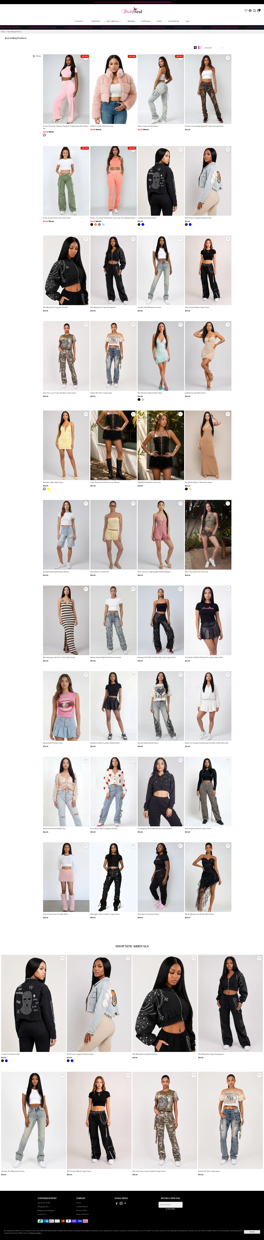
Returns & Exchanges (46, 1211)
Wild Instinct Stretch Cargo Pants (198, 828)
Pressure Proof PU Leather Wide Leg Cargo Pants (157, 657)
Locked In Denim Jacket (147, 218)
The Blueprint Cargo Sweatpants (103, 307)
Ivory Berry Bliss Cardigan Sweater (103, 828)
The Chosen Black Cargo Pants (197, 307)
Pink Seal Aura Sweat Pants (148, 914)
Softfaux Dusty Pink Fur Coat (101, 126)
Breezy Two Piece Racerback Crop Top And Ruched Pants (112, 218)
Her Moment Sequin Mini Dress (150, 393)
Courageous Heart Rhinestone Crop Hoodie (155, 828)
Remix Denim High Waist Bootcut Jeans (105, 657)
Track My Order (44, 1203)
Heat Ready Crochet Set (99, 572)
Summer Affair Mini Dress (53, 482)
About (78, 1203)
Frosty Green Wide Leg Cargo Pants (57, 218)
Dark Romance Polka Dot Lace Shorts (104, 482)
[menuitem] (79, 21)
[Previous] (48, 88)
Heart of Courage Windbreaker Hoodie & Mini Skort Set (206, 743)
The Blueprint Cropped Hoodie (55, 307)
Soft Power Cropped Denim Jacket (198, 218)
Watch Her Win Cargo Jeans (101, 393)
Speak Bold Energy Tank (53, 743)
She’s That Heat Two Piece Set (196, 572)
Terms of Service (82, 1214)
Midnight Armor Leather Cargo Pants (104, 914)
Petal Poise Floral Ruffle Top (54, 828)
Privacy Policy (81, 1211)
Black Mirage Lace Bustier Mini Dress (199, 914)
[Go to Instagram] (121, 1204)
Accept (252, 1232)
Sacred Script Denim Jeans (148, 743)
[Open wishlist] (246, 10)
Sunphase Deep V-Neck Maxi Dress (198, 482)
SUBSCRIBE (170, 1209)
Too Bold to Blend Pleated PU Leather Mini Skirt (204, 657)
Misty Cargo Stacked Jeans (148, 126)
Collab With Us (82, 1207)
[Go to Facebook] (116, 1204)
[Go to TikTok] (125, 1204)
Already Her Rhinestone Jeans (149, 307)
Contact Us (42, 1214)
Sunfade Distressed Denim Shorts (56, 572)
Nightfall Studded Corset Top (149, 482)
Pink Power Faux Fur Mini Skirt (55, 914)
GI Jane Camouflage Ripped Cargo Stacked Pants (204, 126)
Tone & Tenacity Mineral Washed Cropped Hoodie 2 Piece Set (65, 127)
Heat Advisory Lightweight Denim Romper (154, 572)
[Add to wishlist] (228, 58)
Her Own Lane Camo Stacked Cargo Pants (59, 393)
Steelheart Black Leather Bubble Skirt (105, 743)
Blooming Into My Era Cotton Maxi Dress (59, 657)
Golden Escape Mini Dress (195, 393)
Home (3, 32)
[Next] (84, 88)
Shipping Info (43, 1207)
